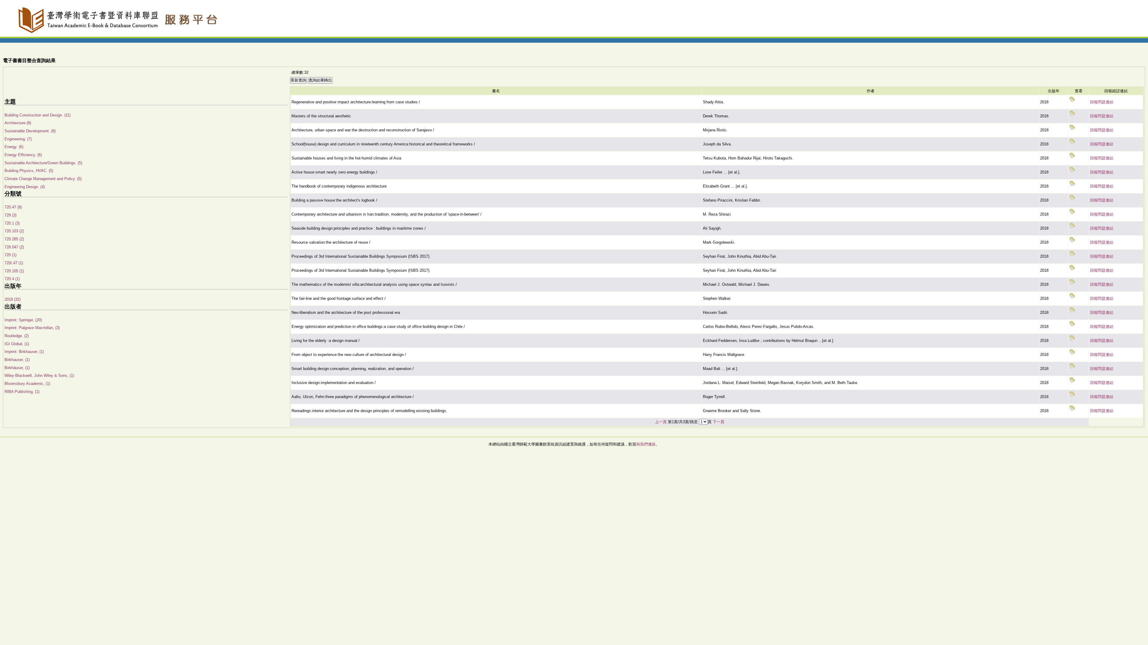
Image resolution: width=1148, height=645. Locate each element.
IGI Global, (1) (16, 344)
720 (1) (10, 255)
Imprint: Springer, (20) (23, 320)
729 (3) (10, 215)
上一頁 (661, 422)
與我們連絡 (646, 444)
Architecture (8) (17, 123)
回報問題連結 (1101, 102)
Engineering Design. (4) (24, 187)
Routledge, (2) (16, 336)
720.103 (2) (14, 231)
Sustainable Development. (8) (30, 131)
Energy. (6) (13, 147)
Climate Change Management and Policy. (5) (43, 178)
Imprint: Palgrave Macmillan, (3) (32, 327)
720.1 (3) (12, 223)
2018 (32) (12, 299)
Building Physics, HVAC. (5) (28, 170)
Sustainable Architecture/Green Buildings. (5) (43, 163)
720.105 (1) (14, 271)
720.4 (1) (12, 279)
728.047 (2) (14, 247)
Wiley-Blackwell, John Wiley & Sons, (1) (39, 375)
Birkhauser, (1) (17, 359)
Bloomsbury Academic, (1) (27, 383)
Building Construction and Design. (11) (37, 115)
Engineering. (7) (18, 139)
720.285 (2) (14, 239)
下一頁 (718, 422)
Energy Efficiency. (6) (23, 155)
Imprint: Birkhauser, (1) (24, 351)
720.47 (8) (13, 207)
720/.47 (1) (13, 263)
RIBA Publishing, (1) (21, 391)
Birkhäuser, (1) (17, 368)
